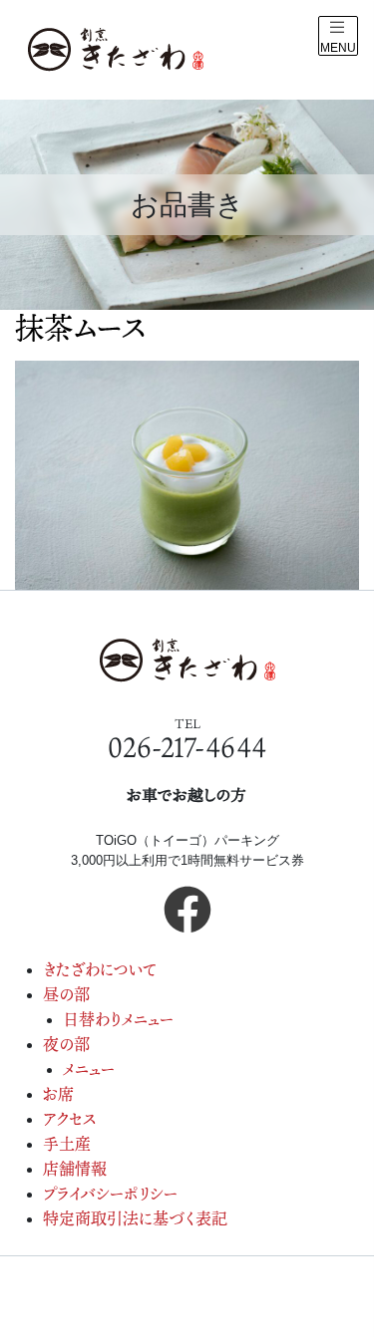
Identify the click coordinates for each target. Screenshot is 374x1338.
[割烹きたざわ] (115, 50)
